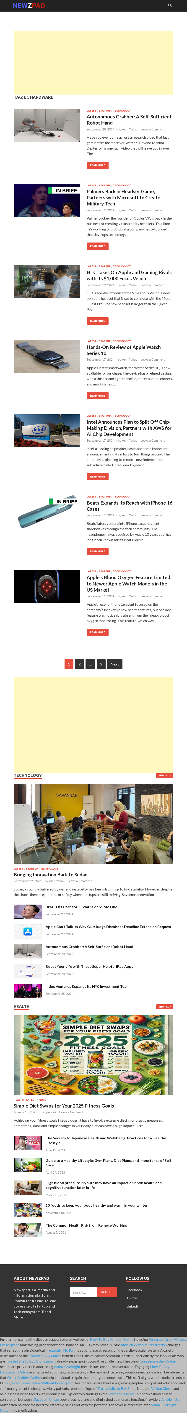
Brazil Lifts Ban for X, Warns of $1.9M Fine (81, 907)
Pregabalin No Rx (59, 1350)
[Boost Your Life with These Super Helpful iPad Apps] (28, 967)
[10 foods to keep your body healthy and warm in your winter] (28, 1205)
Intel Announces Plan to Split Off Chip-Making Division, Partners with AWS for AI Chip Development (129, 428)
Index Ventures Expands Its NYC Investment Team (88, 986)
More (42, 1099)
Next (115, 664)
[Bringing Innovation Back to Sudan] (93, 864)
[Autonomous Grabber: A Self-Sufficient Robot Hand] (28, 947)
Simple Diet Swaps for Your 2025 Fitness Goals (64, 1105)
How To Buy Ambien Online (111, 1339)
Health (19, 1099)
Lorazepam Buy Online (158, 1361)
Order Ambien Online (24, 1377)
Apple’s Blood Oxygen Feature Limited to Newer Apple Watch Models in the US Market (128, 583)
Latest (91, 110)
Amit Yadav (129, 129)
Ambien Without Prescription (144, 1345)
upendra (50, 1112)
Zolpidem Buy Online (45, 1355)
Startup (105, 110)
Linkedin (133, 1306)
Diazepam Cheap (45, 1399)
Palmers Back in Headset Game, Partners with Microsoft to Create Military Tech (123, 197)
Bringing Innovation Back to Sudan (51, 874)
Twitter (132, 1298)
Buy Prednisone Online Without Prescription (39, 1383)
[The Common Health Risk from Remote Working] (28, 1225)
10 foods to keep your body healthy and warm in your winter (97, 1205)
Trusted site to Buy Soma (116, 1388)
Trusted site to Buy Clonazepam (31, 1361)
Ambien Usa (170, 1399)
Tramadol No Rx (121, 1394)
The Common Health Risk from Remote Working (86, 1225)
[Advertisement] (93, 63)
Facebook (134, 1290)
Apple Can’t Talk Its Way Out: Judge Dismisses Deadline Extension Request (108, 926)
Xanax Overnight (67, 1366)
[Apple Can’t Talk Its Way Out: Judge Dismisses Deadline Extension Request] (28, 927)
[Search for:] (93, 1292)
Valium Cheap (162, 1388)
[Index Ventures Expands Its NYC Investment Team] (28, 987)
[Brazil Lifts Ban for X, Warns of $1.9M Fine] (28, 907)
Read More (96, 164)
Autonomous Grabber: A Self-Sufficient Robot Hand (89, 946)
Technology (122, 110)
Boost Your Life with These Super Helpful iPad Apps (89, 966)
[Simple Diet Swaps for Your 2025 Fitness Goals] (93, 1095)
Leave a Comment (153, 129)
